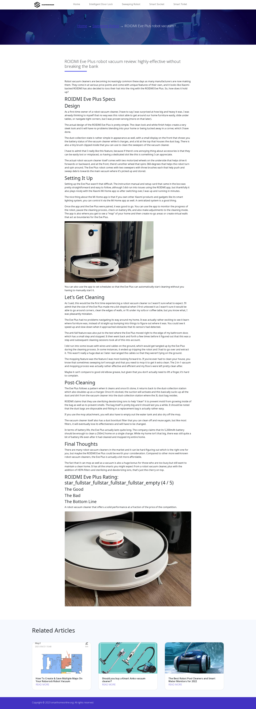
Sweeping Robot (131, 4)
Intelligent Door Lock (101, 4)
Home (76, 4)
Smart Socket (156, 4)
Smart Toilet (180, 4)
